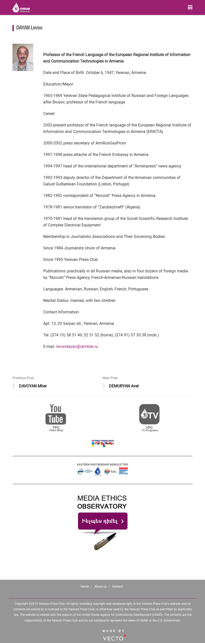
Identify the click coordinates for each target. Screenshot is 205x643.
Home (84, 586)
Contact (117, 586)
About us (100, 586)
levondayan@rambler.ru (77, 346)
